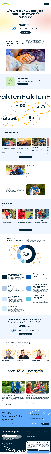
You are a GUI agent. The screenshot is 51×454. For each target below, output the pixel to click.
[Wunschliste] (24, 142)
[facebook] (9, 444)
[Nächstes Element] (48, 133)
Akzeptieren (33, 449)
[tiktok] (11, 444)
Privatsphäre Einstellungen (18, 452)
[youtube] (5, 444)
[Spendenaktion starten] (39, 142)
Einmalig (22, 24)
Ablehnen (44, 449)
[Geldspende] (9, 142)
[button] (37, 418)
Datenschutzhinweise (9, 439)
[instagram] (3, 444)
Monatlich (28, 24)
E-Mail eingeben (4, 434)
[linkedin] (7, 444)
